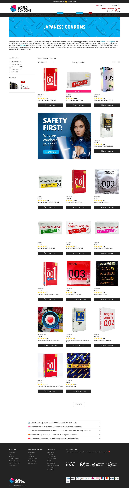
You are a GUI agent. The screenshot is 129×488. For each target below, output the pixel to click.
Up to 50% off (51, 452)
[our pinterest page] (73, 465)
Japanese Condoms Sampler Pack (48, 340)
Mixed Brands (42, 334)
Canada (100, 5)
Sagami (112, 42)
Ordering (31, 456)
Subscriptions (32, 463)
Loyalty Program (14, 459)
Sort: (39, 62)
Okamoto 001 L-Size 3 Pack (74, 202)
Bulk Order (50, 469)
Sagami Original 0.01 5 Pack (74, 100)
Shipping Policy (32, 459)
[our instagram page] (67, 465)
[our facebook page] (70, 465)
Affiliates (11, 456)
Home (39, 58)
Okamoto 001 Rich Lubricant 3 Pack (48, 294)
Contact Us (31, 452)
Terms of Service (14, 463)
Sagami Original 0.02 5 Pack (74, 248)
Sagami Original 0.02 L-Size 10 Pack (48, 202)
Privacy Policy (13, 461)
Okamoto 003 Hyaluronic (73, 294)
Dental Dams (51, 463)
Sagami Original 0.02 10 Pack (46, 248)
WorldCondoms (20, 8)
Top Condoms (51, 456)
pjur (22, 85)
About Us (12, 452)
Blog (10, 454)
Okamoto (103, 42)
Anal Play (50, 461)
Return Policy (32, 461)
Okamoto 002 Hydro (100, 294)
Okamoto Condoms (53, 465)
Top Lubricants (51, 459)
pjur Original (24, 87)
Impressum (12, 465)
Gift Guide (50, 454)
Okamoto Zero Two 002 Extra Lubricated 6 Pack (78, 341)
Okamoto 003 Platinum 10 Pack (103, 100)
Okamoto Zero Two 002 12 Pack (103, 146)
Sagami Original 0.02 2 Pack (102, 340)
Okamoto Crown (71, 386)
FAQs (29, 454)
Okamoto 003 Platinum (101, 202)
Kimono (22, 45)
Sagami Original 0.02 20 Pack (103, 248)
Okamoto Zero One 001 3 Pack (47, 100)
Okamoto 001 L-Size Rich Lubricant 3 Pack (50, 386)
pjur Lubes (50, 467)
